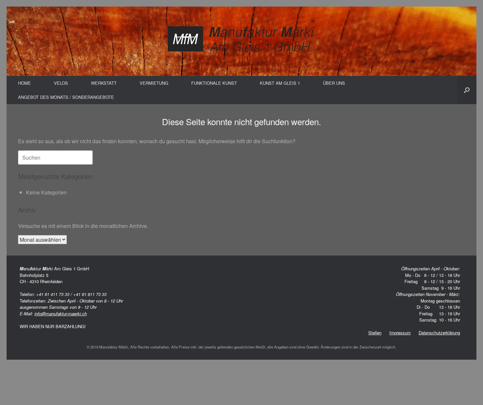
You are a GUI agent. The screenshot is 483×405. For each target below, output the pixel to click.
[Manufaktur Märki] (241, 39)
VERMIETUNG (154, 83)
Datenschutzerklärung (439, 332)
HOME (24, 83)
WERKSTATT (104, 83)
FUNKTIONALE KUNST (214, 83)
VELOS (61, 83)
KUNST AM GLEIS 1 (280, 83)
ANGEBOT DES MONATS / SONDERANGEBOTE (66, 97)
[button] (466, 90)
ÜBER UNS (334, 83)
